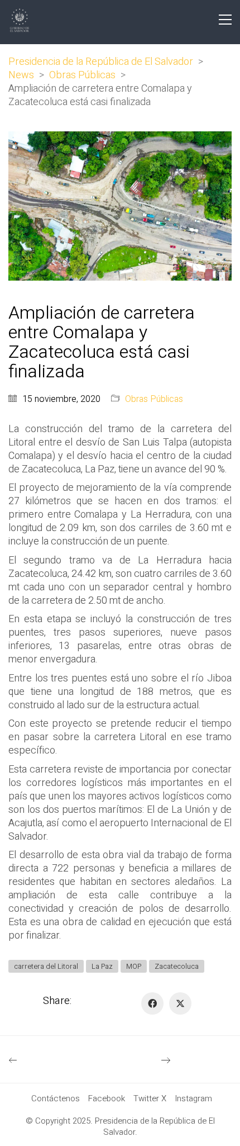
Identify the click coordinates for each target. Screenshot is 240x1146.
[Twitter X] (180, 1003)
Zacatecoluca (177, 966)
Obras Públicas (154, 399)
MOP (133, 966)
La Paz (102, 966)
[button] (225, 19)
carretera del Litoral (46, 966)
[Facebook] (152, 1003)
